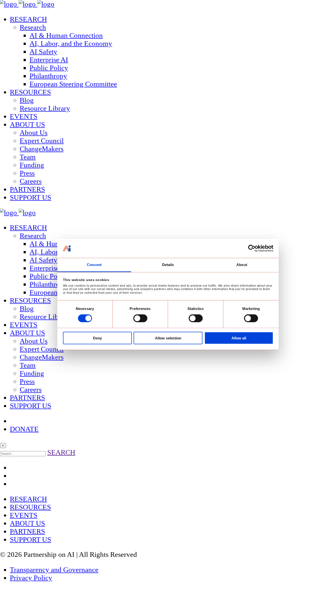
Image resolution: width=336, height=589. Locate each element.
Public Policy (49, 68)
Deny (97, 338)
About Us (33, 132)
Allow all (238, 338)
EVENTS (23, 116)
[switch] (140, 318)
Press (27, 173)
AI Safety (43, 51)
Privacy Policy (31, 578)
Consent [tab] (94, 265)
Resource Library (45, 108)
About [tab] (241, 265)
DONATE (24, 429)
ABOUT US (27, 124)
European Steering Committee (73, 84)
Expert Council (42, 141)
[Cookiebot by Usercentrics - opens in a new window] (251, 248)
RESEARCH (28, 19)
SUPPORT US (30, 197)
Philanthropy (48, 76)
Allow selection (168, 338)
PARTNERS (27, 189)
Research (33, 27)
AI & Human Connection (66, 35)
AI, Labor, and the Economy (71, 43)
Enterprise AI (49, 60)
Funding (32, 165)
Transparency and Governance (54, 570)
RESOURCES (30, 92)
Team (28, 157)
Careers (31, 181)
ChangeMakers (41, 149)
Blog (27, 100)
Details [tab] (168, 265)
